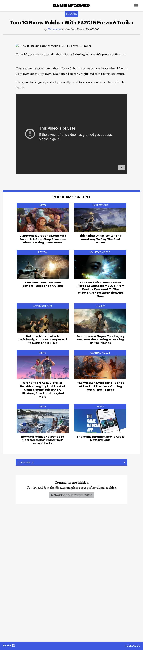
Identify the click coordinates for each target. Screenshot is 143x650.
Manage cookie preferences (71, 495)
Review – (42, 284)
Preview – (100, 386)
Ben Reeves (54, 29)
